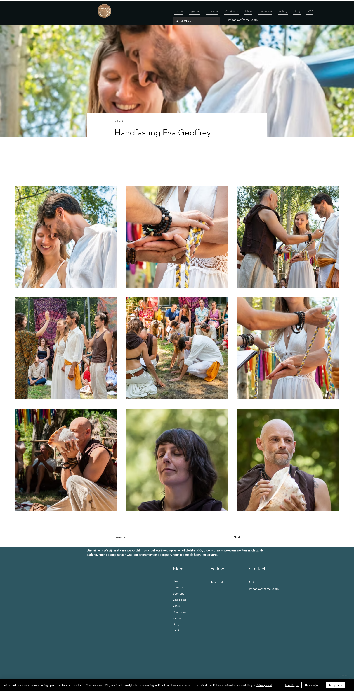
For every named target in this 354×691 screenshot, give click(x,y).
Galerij (177, 618)
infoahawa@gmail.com (243, 19)
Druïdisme (180, 599)
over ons (178, 593)
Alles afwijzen (312, 685)
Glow (176, 605)
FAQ (176, 630)
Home (177, 581)
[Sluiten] (349, 685)
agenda (178, 587)
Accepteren (335, 685)
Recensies (179, 612)
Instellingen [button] (292, 685)
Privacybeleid (264, 685)
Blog (176, 624)
